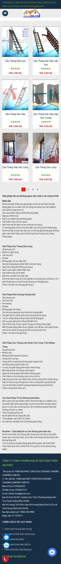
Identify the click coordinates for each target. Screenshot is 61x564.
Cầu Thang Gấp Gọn (15, 61)
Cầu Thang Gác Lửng (45, 167)
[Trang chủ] (31, 13)
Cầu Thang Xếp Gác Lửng (15, 167)
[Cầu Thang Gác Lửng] (46, 148)
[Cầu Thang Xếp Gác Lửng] (15, 148)
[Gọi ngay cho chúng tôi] (5, 559)
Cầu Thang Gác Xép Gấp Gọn (45, 63)
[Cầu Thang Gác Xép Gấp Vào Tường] (46, 95)
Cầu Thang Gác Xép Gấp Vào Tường (45, 116)
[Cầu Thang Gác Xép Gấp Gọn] (46, 42)
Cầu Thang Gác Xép (15, 114)
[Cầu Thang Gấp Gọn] (15, 42)
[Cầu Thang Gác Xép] (15, 95)
